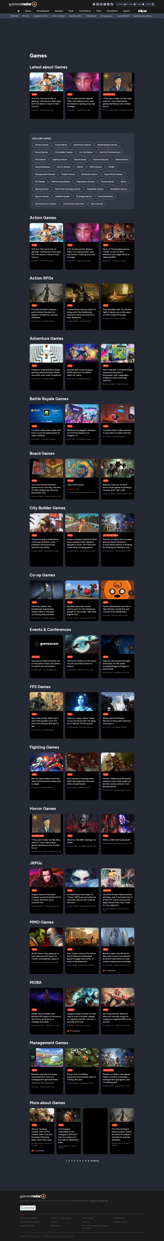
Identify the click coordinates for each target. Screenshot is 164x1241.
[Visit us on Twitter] (94, 4)
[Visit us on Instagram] (108, 4)
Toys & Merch (85, 11)
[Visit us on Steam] (112, 4)
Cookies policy (119, 1218)
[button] (150, 4)
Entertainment (43, 11)
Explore (126, 11)
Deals (71, 11)
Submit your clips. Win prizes (143, 16)
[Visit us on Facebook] (104, 4)
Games (28, 11)
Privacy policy (87, 1218)
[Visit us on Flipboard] (97, 4)
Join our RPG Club (123, 16)
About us (85, 1222)
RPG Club (25, 16)
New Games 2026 (75, 16)
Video (98, 11)
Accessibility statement (29, 1222)
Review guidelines (27, 1226)
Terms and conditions (28, 1218)
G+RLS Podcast (91, 16)
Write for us (56, 1226)
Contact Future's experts (61, 1218)
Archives (95, 1161)
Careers (54, 1222)
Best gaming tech (107, 16)
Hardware (59, 11)
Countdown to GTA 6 (40, 16)
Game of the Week (58, 16)
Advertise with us (120, 1222)
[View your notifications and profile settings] (143, 4)
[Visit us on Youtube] (101, 4)
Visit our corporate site (99, 1201)
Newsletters (112, 11)
